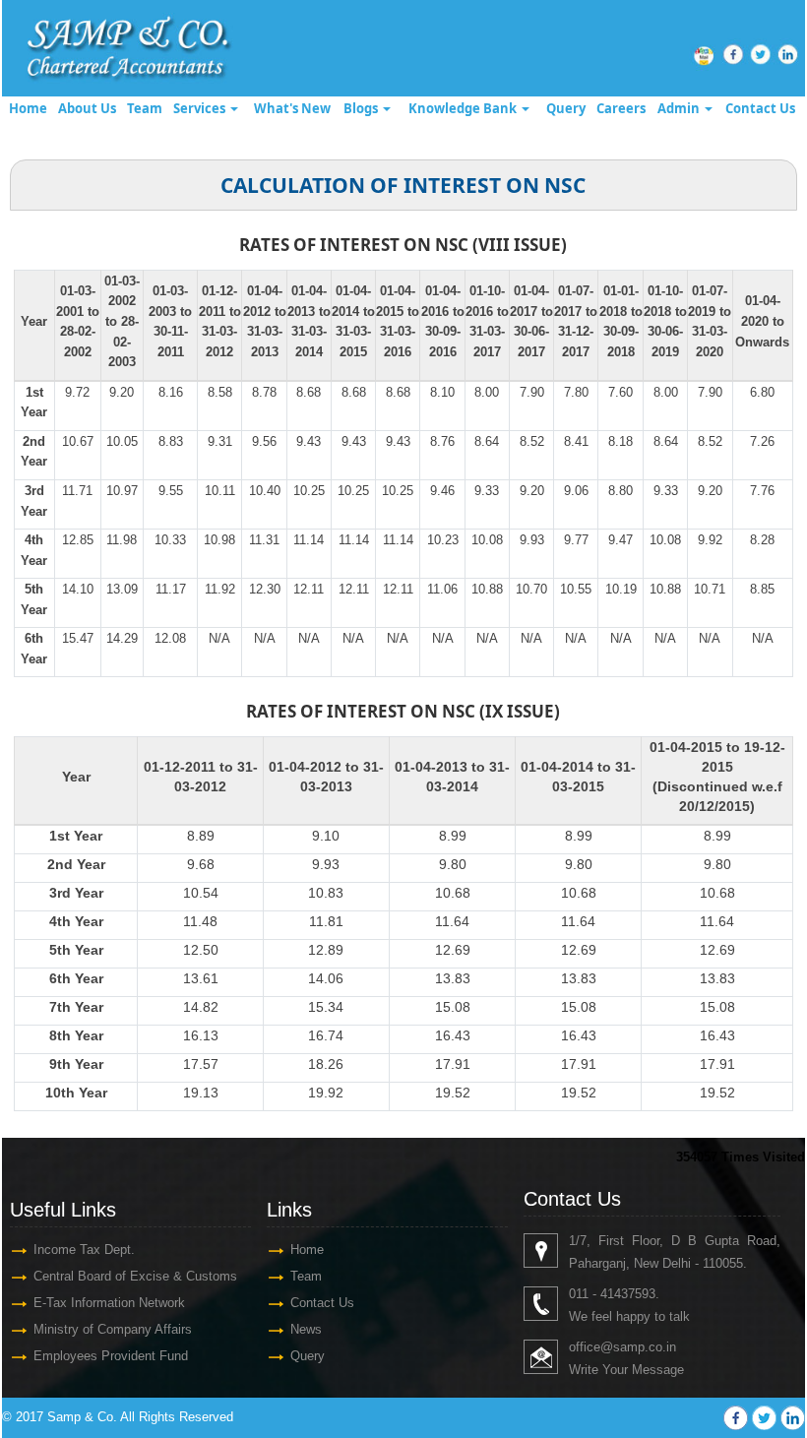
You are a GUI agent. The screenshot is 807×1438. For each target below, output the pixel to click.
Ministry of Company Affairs (112, 1329)
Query (566, 108)
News (306, 1329)
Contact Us (760, 108)
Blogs (362, 108)
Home (28, 108)
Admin (680, 108)
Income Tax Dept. (84, 1249)
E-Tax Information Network (109, 1302)
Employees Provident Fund (110, 1355)
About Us (87, 108)
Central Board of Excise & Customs (135, 1276)
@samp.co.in (638, 1347)
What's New (292, 108)
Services (200, 108)
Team (144, 108)
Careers (621, 108)
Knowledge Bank (464, 108)
